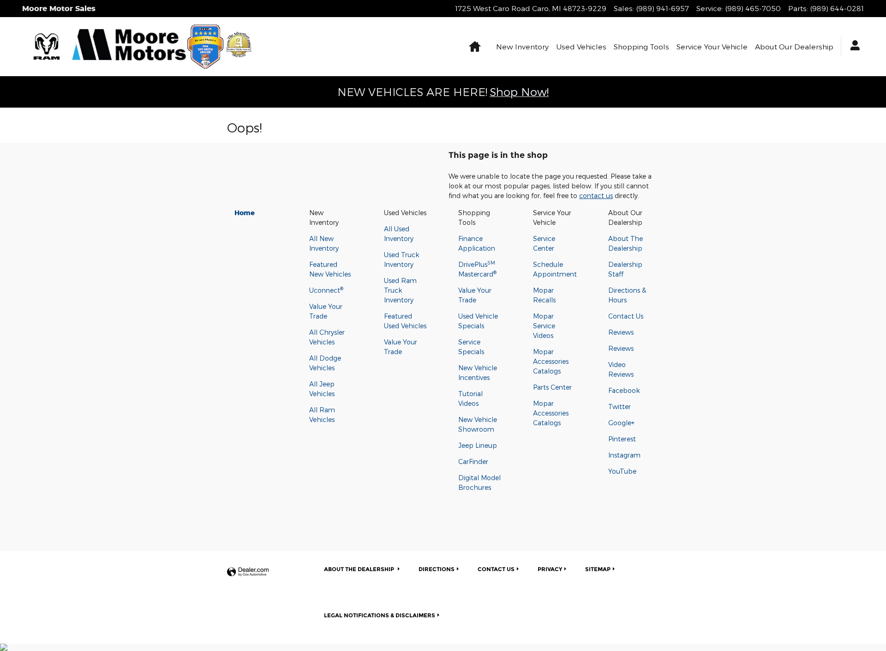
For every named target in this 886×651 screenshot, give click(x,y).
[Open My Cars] (852, 46)
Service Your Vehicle (712, 46)
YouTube (622, 471)
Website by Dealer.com (248, 572)
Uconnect (326, 290)
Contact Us (625, 316)
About (359, 569)
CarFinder (473, 461)
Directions (437, 569)
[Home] (46, 46)
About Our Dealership (794, 46)
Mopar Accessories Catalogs (551, 361)
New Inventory (522, 46)
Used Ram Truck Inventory (400, 290)
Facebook (624, 390)
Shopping (641, 46)
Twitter (619, 406)
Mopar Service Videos (544, 325)
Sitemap (598, 569)
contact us (596, 195)
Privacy (550, 569)
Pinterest (622, 439)
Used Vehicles (581, 46)
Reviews (621, 332)
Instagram (624, 455)
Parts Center (552, 387)
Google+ (621, 423)
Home (244, 213)
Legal (379, 615)
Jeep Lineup (477, 445)
